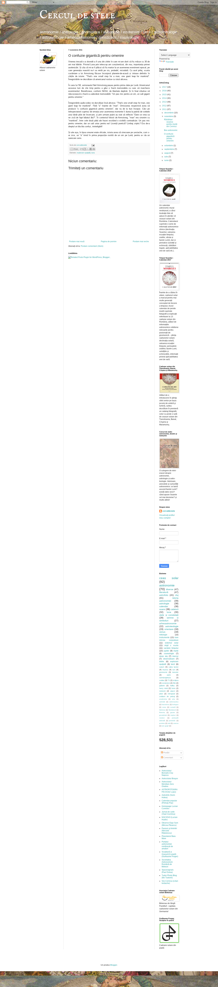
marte (175, 651)
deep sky (163, 656)
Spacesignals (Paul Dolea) (167, 871)
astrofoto (163, 595)
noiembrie (169, 116)
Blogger (113, 965)
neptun (173, 715)
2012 (164, 106)
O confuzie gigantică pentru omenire (169, 137)
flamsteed (172, 710)
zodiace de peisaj (167, 696)
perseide (172, 720)
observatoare (169, 659)
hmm (173, 688)
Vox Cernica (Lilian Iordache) (170, 882)
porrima (162, 723)
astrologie (164, 603)
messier (175, 672)
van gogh (165, 726)
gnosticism (163, 715)
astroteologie (171, 626)
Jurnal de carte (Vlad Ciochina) (168, 813)
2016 (164, 91)
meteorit (162, 691)
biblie (161, 661)
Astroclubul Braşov (170, 778)
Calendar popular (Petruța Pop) (169, 802)
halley (172, 686)
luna (93, 153)
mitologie (163, 635)
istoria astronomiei (168, 599)
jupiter (166, 651)
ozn (173, 670)
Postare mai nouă (76, 241)
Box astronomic (170, 130)
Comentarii (168, 758)
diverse (169, 589)
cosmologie (169, 653)
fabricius (162, 710)
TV (169, 680)
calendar (163, 606)
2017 (164, 87)
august (167, 153)
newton (162, 718)
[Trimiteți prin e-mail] (81, 149)
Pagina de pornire (109, 241)
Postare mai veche (141, 241)
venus (162, 632)
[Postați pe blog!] (84, 149)
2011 (164, 109)
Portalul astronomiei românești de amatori (167, 845)
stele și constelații (168, 615)
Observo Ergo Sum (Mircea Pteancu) (170, 824)
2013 (164, 102)
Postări (166, 753)
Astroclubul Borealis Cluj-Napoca (167, 773)
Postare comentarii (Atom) (92, 246)
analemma (163, 699)
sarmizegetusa (165, 678)
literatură (163, 592)
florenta (162, 712)
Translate (170, 62)
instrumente (164, 637)
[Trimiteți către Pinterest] (93, 149)
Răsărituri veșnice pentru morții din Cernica (170, 123)
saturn (161, 667)
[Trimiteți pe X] (87, 149)
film (174, 683)
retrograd (171, 694)
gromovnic (163, 672)
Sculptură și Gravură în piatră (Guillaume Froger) (170, 854)
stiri (169, 723)
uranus (175, 723)
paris (169, 675)
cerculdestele (81, 145)
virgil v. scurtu (171, 645)
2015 (164, 94)
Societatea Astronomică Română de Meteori (167, 863)
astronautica (173, 702)
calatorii (174, 609)
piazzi (172, 691)
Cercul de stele (77, 15)
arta (173, 699)
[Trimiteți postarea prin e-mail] (92, 145)
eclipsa (175, 680)
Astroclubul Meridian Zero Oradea (168, 784)
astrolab (162, 702)
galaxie (162, 686)
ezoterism (166, 683)
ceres (164, 707)
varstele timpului (171, 648)
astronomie (167, 585)
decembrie (169, 113)
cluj (176, 595)
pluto (161, 694)
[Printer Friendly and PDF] (74, 149)
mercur (175, 656)
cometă (173, 707)
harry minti (163, 688)
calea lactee (173, 667)
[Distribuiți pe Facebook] (90, 149)
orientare (168, 629)
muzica (165, 670)
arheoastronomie (168, 623)
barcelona (165, 704)
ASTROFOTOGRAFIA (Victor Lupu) (169, 790)
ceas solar (168, 578)
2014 (164, 98)
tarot (173, 664)
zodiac (161, 680)
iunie (166, 160)
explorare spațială (83, 153)
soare (162, 609)
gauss (172, 712)
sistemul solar (172, 643)
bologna (175, 704)
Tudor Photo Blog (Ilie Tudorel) (169, 876)
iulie (166, 157)
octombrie (168, 145)
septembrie (169, 149)
